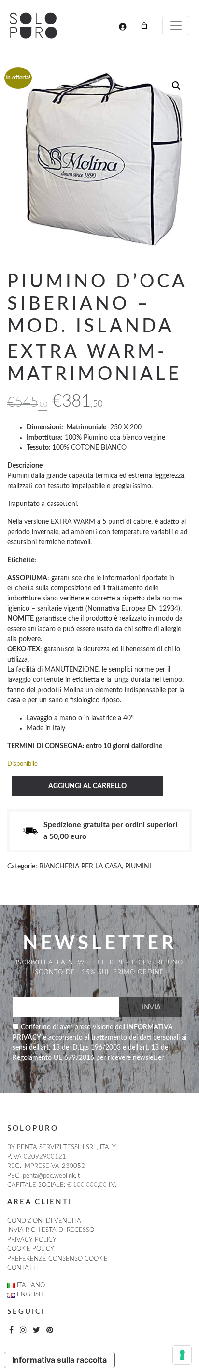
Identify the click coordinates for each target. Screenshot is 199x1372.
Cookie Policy (30, 1249)
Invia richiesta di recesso (50, 1230)
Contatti (22, 1268)
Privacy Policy (32, 1240)
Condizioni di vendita (44, 1221)
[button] (176, 86)
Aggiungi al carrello (87, 786)
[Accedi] (122, 26)
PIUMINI (138, 866)
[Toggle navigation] (175, 25)
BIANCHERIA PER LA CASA (80, 866)
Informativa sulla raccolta (59, 1360)
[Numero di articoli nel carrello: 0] (144, 25)
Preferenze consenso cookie (57, 1259)
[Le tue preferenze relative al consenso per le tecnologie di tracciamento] (182, 1355)
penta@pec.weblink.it (51, 1176)
